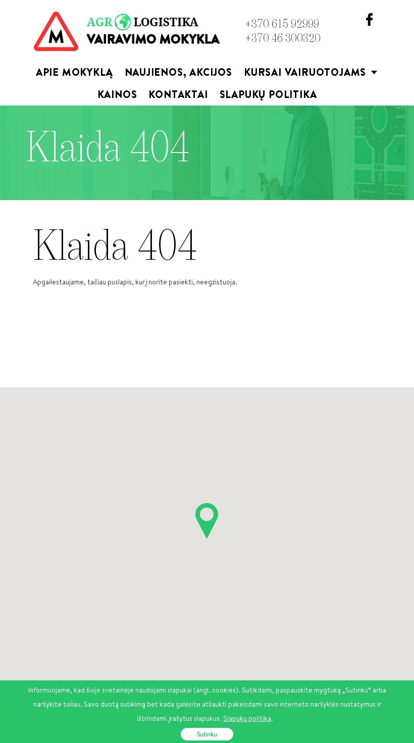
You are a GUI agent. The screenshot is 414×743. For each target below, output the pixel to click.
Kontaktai (178, 94)
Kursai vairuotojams (311, 74)
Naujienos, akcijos (178, 72)
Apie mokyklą (74, 72)
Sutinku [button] (207, 734)
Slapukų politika (268, 94)
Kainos (117, 94)
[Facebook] (369, 19)
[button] (206, 521)
